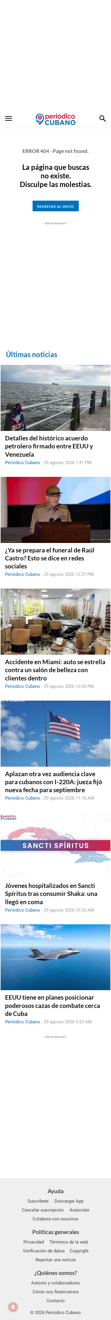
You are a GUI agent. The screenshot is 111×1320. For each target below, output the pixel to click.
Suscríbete (38, 1201)
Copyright (79, 1251)
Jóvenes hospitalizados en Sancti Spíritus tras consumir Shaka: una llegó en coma (51, 893)
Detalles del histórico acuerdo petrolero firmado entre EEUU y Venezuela (49, 446)
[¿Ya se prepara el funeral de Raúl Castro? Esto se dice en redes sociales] (55, 510)
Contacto (55, 1300)
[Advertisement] (55, 55)
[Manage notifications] (13, 1307)
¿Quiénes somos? (55, 1272)
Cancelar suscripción (43, 1210)
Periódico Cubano (22, 462)
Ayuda (56, 1191)
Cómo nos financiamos (56, 1292)
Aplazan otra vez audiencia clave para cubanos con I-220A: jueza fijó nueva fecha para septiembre (53, 782)
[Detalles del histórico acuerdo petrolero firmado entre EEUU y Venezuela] (55, 398)
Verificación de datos (44, 1251)
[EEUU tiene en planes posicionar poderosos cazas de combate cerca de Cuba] (55, 957)
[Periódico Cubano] (55, 119)
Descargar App (68, 1201)
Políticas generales (55, 1231)
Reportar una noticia (55, 1260)
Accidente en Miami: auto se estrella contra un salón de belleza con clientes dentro (55, 670)
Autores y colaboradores (55, 1283)
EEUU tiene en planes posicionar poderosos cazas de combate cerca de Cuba (52, 1005)
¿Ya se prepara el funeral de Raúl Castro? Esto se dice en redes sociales (49, 558)
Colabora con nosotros (55, 1219)
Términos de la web (68, 1242)
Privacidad (33, 1242)
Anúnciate (79, 1210)
